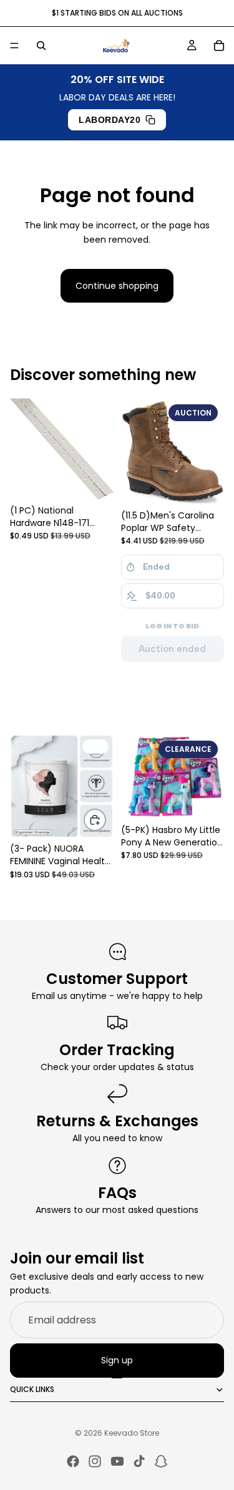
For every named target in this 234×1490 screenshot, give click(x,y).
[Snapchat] (161, 1461)
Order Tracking (117, 1050)
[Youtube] (117, 1461)
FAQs (117, 1192)
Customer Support (117, 978)
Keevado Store (131, 1433)
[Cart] (219, 45)
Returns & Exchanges (117, 1121)
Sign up (117, 1360)
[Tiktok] (139, 1461)
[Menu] (14, 45)
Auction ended (172, 649)
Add (105, 820)
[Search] (41, 45)
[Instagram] (94, 1461)
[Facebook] (73, 1461)
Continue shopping (117, 286)
